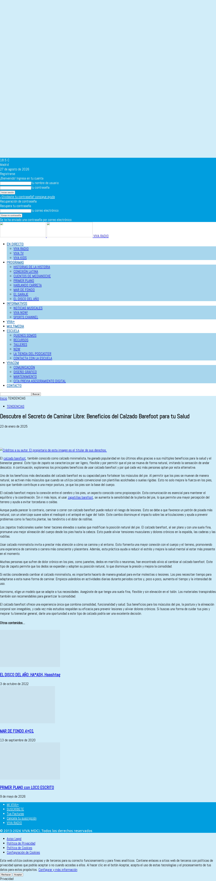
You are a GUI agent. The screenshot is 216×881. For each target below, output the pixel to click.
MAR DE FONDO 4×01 (17, 731)
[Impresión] (54, 438)
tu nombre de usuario (45, 183)
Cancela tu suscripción (21, 818)
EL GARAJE (21, 294)
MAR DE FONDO (24, 289)
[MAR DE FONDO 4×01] (27, 722)
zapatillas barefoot (80, 497)
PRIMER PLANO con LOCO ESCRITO (27, 787)
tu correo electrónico (45, 210)
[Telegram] (66, 438)
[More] (90, 438)
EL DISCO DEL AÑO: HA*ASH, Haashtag (30, 674)
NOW (17, 349)
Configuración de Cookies (23, 852)
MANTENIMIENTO (25, 376)
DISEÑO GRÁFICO (25, 372)
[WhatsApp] (29, 438)
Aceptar (18, 874)
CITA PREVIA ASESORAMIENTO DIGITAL (40, 381)
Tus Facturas (15, 813)
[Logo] (23, 236)
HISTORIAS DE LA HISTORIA (32, 267)
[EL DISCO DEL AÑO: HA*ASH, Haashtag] (30, 665)
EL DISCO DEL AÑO (26, 299)
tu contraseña (40, 187)
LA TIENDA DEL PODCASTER (32, 353)
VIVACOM (13, 362)
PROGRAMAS (15, 262)
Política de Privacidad (21, 843)
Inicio (3, 398)
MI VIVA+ (13, 804)
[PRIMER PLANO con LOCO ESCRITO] (30, 778)
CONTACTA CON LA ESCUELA (33, 358)
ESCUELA (13, 330)
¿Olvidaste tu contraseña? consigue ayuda (27, 196)
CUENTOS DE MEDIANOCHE (32, 276)
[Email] (42, 438)
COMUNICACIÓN (24, 367)
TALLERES (20, 344)
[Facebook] (5, 438)
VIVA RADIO (21, 248)
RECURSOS (21, 340)
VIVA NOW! (21, 312)
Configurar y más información (57, 869)
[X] (17, 438)
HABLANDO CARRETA (28, 285)
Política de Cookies (19, 847)
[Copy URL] (78, 438)
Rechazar (6, 874)
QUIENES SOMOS (25, 335)
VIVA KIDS (20, 257)
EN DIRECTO (15, 244)
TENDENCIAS (15, 406)
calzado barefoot (15, 458)
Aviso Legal (14, 838)
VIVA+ (11, 321)
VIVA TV (19, 253)
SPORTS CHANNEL (26, 317)
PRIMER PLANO (24, 280)
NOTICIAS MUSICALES (28, 308)
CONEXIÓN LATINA (26, 271)
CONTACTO (14, 385)
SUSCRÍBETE (15, 809)
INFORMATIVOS (17, 303)
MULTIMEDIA (15, 326)
